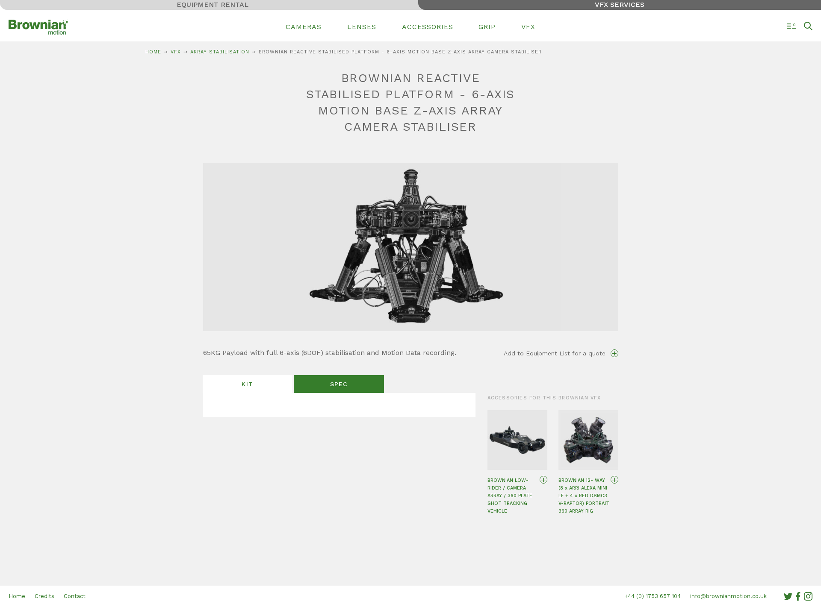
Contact (75, 596)
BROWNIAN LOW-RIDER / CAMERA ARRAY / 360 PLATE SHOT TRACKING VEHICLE (509, 496)
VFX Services (619, 4)
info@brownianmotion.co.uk (728, 596)
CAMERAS (304, 27)
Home (153, 52)
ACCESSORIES (427, 27)
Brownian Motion (38, 27)
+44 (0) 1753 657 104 (652, 596)
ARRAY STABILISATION (219, 52)
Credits (44, 596)
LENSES (361, 27)
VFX (528, 27)
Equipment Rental (212, 4)
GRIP (487, 27)
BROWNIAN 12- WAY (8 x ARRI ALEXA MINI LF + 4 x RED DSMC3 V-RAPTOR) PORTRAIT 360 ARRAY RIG (583, 496)
